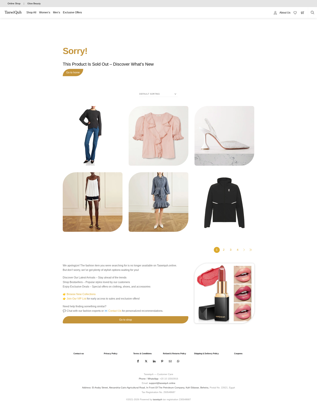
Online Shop (14, 3)
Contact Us (114, 310)
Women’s (44, 12)
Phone (142, 378)
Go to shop (125, 319)
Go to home (73, 72)
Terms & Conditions (142, 354)
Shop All (31, 12)
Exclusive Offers (72, 12)
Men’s (56, 12)
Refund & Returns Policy (174, 354)
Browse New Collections (81, 294)
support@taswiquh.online (162, 383)
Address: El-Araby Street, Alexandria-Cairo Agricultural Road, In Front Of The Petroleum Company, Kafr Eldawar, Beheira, (145, 387)
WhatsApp (153, 378)
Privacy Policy (110, 354)
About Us (285, 12)
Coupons (238, 354)
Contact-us (78, 354)
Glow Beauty (34, 3)
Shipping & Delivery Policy (206, 354)
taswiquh (157, 399)
